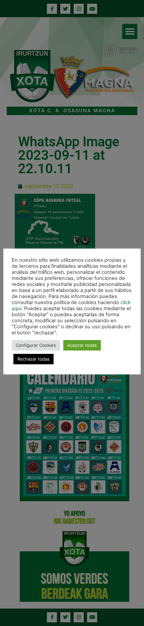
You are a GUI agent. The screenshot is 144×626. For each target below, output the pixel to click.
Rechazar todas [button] (33, 359)
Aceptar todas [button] (82, 345)
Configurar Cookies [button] (36, 345)
